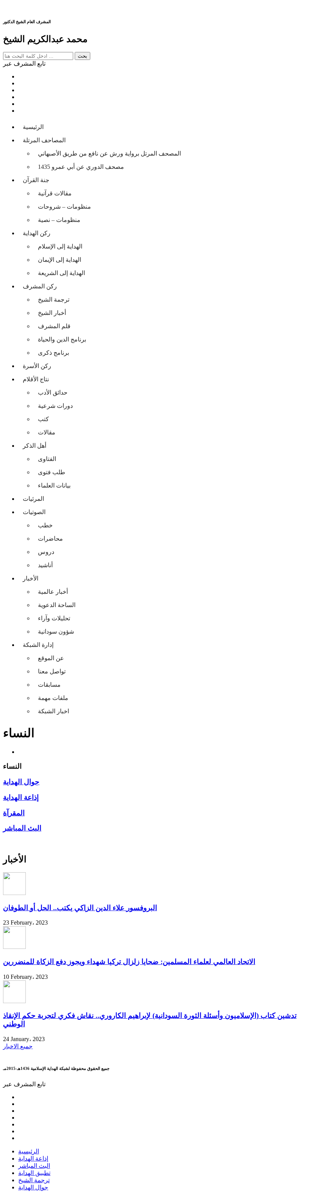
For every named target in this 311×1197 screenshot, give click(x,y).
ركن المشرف (40, 286)
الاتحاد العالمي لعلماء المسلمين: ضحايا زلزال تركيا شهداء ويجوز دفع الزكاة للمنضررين (129, 962)
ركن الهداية (36, 233)
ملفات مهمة (53, 698)
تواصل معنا (52, 671)
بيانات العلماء (54, 485)
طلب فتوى (51, 472)
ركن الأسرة (37, 366)
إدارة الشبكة (38, 645)
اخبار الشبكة (53, 711)
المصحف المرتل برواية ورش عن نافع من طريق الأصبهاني (109, 153)
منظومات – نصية (59, 220)
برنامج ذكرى (53, 352)
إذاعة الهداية (33, 1158)
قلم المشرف (54, 326)
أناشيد (45, 565)
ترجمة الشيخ (53, 299)
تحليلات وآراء (54, 618)
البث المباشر (34, 1165)
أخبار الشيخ (52, 313)
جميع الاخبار (18, 1046)
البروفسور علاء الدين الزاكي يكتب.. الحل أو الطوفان (80, 908)
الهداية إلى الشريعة (61, 273)
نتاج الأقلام (36, 379)
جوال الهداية (33, 1187)
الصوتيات (34, 512)
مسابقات (49, 684)
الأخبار (30, 578)
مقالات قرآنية (55, 193)
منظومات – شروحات (64, 206)
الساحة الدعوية (56, 605)
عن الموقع (51, 658)
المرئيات (33, 498)
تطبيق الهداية (34, 1173)
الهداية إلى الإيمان (59, 259)
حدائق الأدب (53, 392)
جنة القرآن (36, 180)
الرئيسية (33, 127)
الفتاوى (47, 459)
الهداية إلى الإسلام (60, 246)
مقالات (46, 432)
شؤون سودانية (56, 631)
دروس (46, 552)
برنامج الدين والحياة (62, 339)
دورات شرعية (55, 406)
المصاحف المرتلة (44, 140)
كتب (43, 419)
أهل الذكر (34, 445)
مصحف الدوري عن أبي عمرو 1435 (81, 167)
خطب (45, 525)
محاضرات (50, 538)
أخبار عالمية (53, 591)
